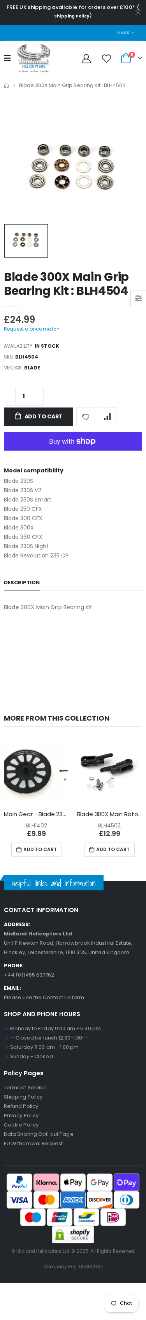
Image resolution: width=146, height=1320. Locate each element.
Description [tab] (22, 582)
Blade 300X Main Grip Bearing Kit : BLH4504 (66, 283)
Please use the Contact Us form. (44, 997)
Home (7, 85)
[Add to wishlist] (85, 416)
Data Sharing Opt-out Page (39, 1134)
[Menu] (7, 58)
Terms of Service (25, 1087)
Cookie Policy (21, 1124)
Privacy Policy (21, 1115)
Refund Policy (21, 1106)
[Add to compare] (107, 416)
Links (123, 33)
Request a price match (32, 329)
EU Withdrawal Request (33, 1143)
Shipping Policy (72, 16)
